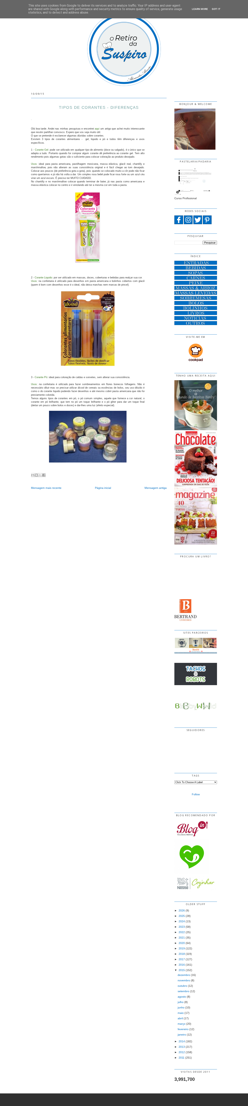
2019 (182, 948)
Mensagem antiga (156, 487)
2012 (182, 1052)
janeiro (182, 1034)
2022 (182, 932)
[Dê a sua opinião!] (36, 475)
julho (180, 1002)
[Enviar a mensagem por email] (33, 475)
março (181, 1023)
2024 (182, 921)
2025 (182, 915)
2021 (182, 937)
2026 (182, 910)
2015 (182, 970)
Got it (216, 9)
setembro (183, 991)
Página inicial (103, 487)
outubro (182, 985)
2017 (182, 959)
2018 (182, 953)
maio (181, 1012)
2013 (182, 1046)
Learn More (200, 9)
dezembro (184, 974)
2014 (182, 1041)
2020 (182, 943)
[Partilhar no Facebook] (44, 475)
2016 (182, 964)
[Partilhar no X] (40, 475)
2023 (182, 926)
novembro (184, 980)
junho (181, 1007)
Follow (196, 794)
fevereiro (183, 1029)
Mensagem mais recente (46, 487)
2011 (181, 1057)
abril (180, 1018)
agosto (182, 996)
